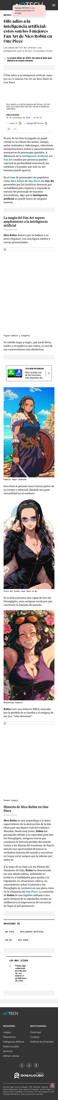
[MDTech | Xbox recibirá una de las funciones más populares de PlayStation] (49, 373)
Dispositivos (9, 1037)
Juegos (7, 1032)
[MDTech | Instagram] (29, 1065)
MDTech (7, 15)
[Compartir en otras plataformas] (15, 129)
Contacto (34, 1037)
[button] (53, 5)
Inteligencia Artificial (13, 1041)
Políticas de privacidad (41, 1041)
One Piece (9, 932)
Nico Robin (23, 940)
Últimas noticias (11, 1056)
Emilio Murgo (12, 115)
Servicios (7, 1051)
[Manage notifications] (52, 1085)
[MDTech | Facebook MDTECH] (36, 1065)
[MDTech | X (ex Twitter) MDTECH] (22, 1065)
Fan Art (8, 940)
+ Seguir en (13, 123)
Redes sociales (11, 1046)
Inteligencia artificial (32, 932)
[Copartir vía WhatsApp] (9, 129)
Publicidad (35, 1032)
